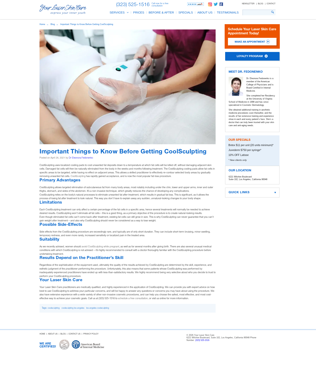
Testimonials (228, 12)
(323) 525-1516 (133, 5)
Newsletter (248, 4)
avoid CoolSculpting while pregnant (100, 247)
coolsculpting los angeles (73, 308)
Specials (185, 12)
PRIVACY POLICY (90, 334)
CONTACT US (74, 334)
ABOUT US (204, 12)
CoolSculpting (78, 176)
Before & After (161, 12)
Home (42, 24)
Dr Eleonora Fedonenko (81, 158)
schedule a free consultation (133, 298)
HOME (42, 334)
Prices (138, 12)
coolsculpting (54, 308)
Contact (271, 4)
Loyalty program (250, 56)
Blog (260, 4)
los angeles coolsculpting (97, 308)
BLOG (63, 334)
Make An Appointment (250, 42)
